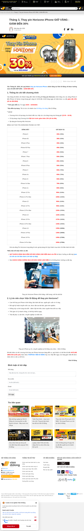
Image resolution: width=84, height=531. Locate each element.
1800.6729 (5, 468)
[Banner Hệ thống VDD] (42, 1)
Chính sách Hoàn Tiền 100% (29, 469)
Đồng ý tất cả (11, 526)
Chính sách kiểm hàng (28, 476)
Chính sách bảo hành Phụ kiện (30, 478)
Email (9, 386)
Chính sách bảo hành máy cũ (29, 466)
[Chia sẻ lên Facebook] (64, 29)
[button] (36, 503)
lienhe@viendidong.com (8, 470)
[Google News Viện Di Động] (79, 496)
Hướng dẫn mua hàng (28, 481)
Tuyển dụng (46, 464)
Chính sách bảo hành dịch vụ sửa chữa (31, 463)
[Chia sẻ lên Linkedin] (72, 29)
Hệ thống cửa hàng (7, 476)
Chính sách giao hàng (28, 473)
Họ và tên (11, 379)
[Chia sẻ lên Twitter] (68, 29)
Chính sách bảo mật (27, 471)
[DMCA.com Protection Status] (73, 496)
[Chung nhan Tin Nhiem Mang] (67, 496)
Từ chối (28, 526)
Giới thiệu (45, 462)
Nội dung (10, 369)
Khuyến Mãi (10, 12)
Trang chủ (2, 12)
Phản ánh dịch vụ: (10, 479)
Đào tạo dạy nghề (47, 469)
